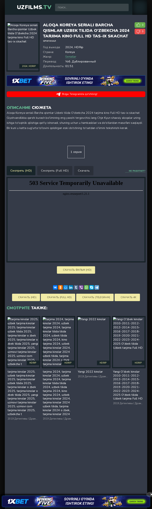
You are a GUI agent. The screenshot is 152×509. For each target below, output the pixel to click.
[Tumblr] (76, 287)
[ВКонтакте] (55, 287)
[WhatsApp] (86, 287)
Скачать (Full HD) (59, 297)
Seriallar (70, 57)
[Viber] (81, 287)
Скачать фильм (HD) (76, 270)
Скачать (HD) (27, 297)
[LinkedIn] (71, 287)
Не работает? (137, 171)
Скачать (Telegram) (96, 297)
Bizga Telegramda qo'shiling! (79, 94)
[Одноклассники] (60, 287)
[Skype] (91, 287)
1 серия (76, 152)
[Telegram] (97, 287)
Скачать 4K (128, 297)
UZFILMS (34, 7)
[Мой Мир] (65, 287)
